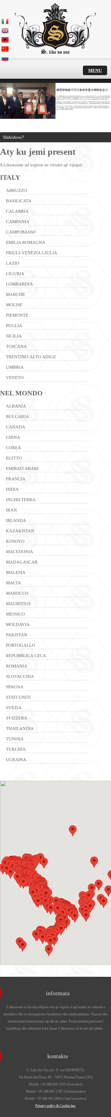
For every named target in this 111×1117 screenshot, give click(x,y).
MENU (95, 70)
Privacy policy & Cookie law (55, 1106)
